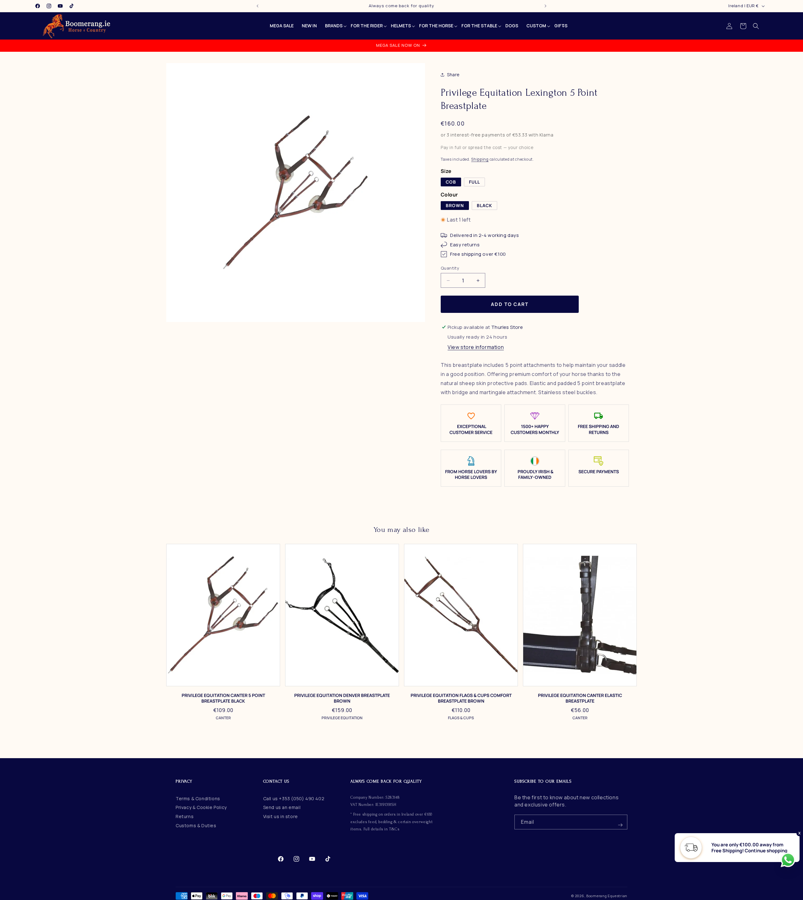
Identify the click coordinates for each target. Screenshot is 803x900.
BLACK (484, 205)
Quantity (450, 268)
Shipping (480, 159)
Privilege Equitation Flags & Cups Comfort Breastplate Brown (461, 698)
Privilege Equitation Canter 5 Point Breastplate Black (223, 698)
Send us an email (282, 807)
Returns (185, 816)
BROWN (455, 205)
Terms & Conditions (198, 798)
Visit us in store (280, 816)
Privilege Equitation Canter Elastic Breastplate (580, 698)
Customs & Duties (196, 825)
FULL (474, 182)
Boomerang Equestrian (606, 895)
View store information (476, 347)
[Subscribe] (620, 822)
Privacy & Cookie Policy (201, 807)
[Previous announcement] (257, 6)
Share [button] (453, 75)
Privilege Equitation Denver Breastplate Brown (342, 698)
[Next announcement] (545, 6)
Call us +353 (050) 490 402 (294, 798)
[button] (756, 26)
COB (451, 182)
